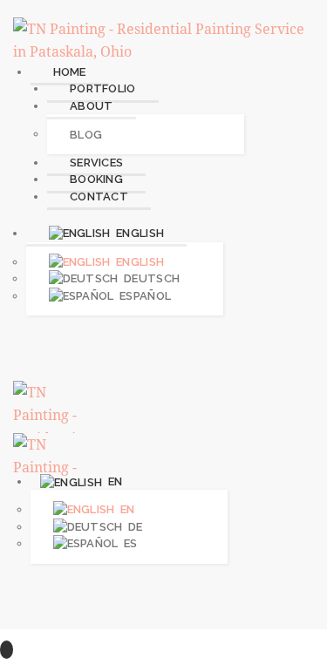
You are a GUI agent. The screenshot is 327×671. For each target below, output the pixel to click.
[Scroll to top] (6, 649)
